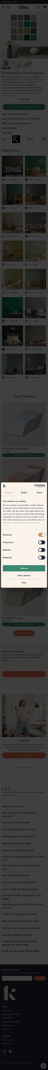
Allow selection (24, 575)
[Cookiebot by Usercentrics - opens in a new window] (34, 485)
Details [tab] (24, 492)
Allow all (24, 568)
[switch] (41, 542)
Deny (24, 583)
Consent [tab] (8, 492)
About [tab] (39, 492)
